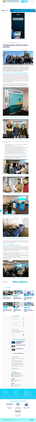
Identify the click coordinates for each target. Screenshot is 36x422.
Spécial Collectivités (15, 393)
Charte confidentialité (9, 420)
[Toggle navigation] (3, 5)
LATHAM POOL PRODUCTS (19, 348)
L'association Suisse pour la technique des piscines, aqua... (28, 298)
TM (13, 146)
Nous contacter (4, 391)
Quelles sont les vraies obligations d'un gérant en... (17, 298)
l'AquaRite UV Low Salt (22, 150)
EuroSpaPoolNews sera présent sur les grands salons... (17, 310)
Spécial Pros (14, 392)
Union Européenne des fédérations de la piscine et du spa (18, 408)
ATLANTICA (13, 378)
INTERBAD (13, 383)
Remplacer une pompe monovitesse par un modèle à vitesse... (28, 310)
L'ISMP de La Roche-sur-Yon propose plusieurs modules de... (7, 310)
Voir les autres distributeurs (18, 353)
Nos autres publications (5, 392)
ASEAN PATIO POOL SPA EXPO (16, 373)
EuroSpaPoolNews (15, 391)
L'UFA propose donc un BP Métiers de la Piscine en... (7, 298)
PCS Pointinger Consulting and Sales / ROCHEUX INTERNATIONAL (20, 342)
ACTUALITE (5, 295)
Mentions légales (5, 420)
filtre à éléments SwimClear (9, 146)
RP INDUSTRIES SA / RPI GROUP (20, 345)
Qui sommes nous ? (5, 393)
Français (31, 1)
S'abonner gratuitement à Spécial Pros (28, 391)
